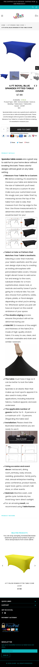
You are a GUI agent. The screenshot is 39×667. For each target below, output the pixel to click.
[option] (14, 76)
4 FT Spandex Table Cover (16, 25)
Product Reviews (8, 516)
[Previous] (35, 85)
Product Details (8, 153)
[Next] (37, 85)
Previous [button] (2, 565)
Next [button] (35, 565)
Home (3, 25)
